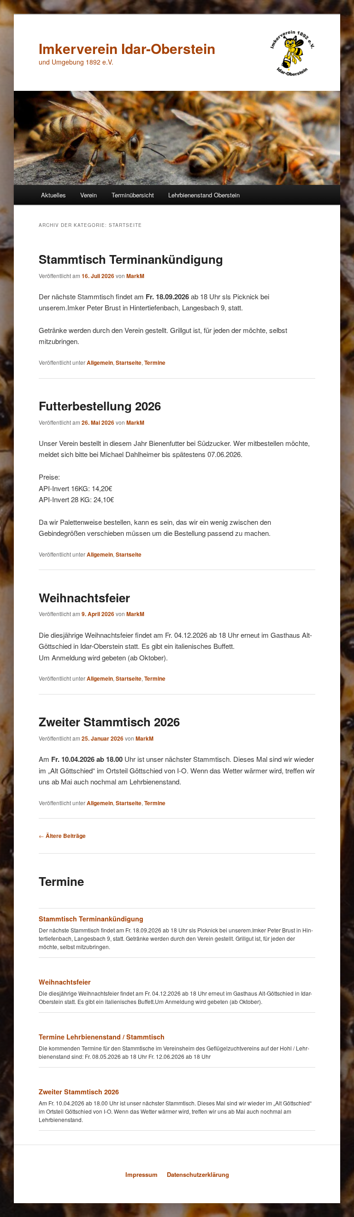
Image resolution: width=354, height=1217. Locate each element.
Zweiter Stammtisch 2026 (109, 721)
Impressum (141, 1174)
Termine (154, 362)
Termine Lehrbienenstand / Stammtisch (102, 1036)
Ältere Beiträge (62, 835)
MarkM (135, 276)
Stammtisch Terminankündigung (131, 258)
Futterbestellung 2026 (100, 405)
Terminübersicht (133, 194)
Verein (88, 194)
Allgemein (100, 362)
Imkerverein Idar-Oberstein (127, 48)
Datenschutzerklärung (198, 1174)
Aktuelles (53, 194)
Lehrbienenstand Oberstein (204, 194)
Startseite (129, 362)
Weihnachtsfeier (84, 597)
